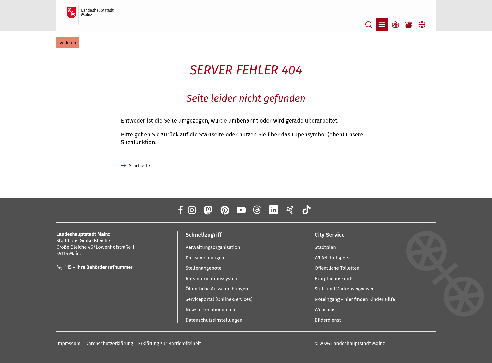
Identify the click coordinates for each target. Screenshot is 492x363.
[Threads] (257, 210)
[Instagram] (191, 210)
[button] (67, 42)
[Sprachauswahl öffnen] (422, 24)
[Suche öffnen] (369, 24)
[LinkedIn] (274, 210)
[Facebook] (180, 210)
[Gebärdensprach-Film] (409, 24)
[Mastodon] (208, 210)
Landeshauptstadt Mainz (358, 343)
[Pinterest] (224, 210)
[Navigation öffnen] (382, 24)
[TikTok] (307, 210)
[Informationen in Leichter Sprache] (395, 24)
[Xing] (290, 210)
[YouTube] (241, 210)
